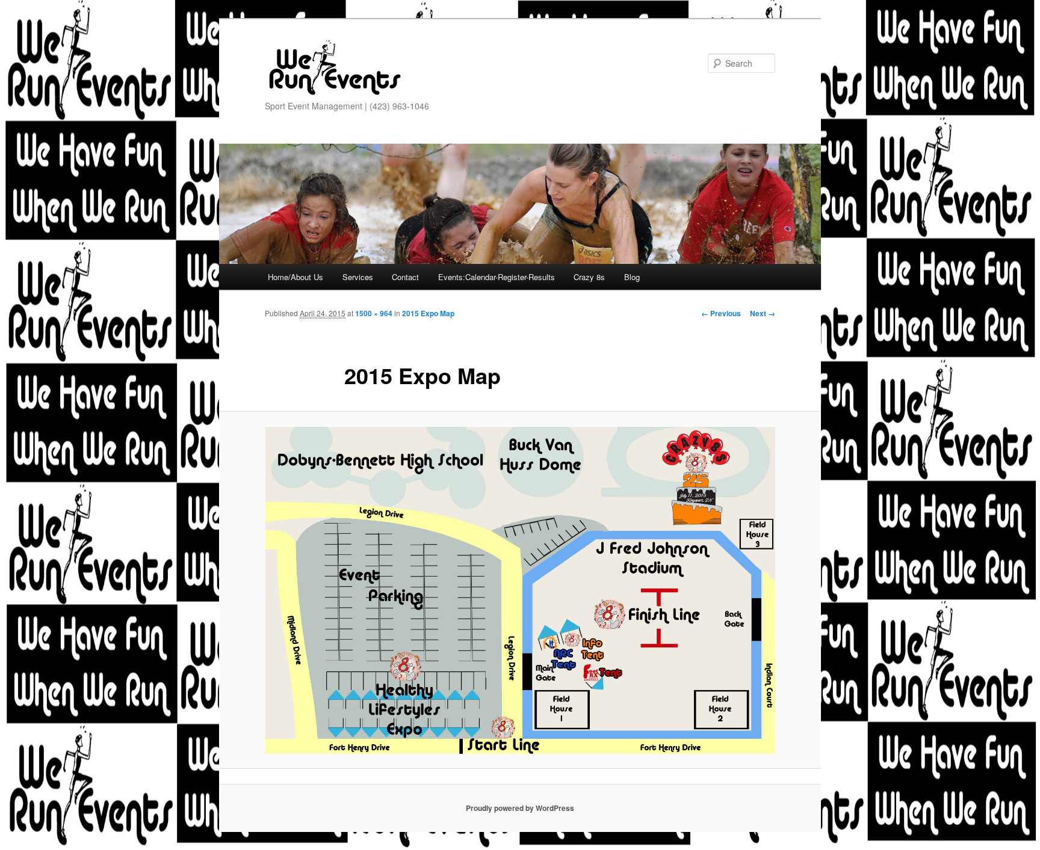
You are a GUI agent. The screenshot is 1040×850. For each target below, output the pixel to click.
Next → (762, 313)
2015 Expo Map (428, 313)
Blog (632, 277)
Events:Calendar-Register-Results (496, 277)
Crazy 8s (589, 277)
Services (357, 277)
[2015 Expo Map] (520, 590)
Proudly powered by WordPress (520, 808)
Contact (405, 277)
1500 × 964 (373, 313)
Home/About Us (295, 277)
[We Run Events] (334, 68)
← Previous (721, 313)
